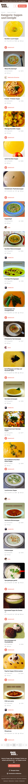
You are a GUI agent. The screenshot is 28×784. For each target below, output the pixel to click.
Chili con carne (9, 701)
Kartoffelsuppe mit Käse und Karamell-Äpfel (13, 369)
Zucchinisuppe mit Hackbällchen (10, 641)
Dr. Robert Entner (12, 778)
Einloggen (23, 6)
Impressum (5, 781)
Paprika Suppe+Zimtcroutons (14, 671)
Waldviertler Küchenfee (13, 77)
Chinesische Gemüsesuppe (13, 339)
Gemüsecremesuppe (11, 399)
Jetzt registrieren (22, 1)
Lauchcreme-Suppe (11, 490)
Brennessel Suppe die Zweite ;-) (13, 611)
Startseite (3, 12)
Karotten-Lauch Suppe (11, 39)
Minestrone (8, 731)
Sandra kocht (11, 47)
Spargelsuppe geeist (11, 580)
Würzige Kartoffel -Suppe (12, 129)
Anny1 (9, 347)
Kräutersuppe (9, 550)
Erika (9, 227)
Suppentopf (8, 219)
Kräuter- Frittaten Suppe (12, 99)
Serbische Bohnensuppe (12, 520)
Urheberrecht (22, 781)
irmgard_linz (11, 257)
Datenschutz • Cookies (14, 781)
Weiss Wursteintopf (11, 69)
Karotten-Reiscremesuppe (13, 249)
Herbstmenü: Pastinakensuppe (14, 189)
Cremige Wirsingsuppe (12, 279)
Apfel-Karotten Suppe (11, 159)
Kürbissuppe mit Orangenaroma (10, 309)
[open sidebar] (15, 6)
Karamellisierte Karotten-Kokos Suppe (12, 460)
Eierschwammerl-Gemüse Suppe (12, 429)
